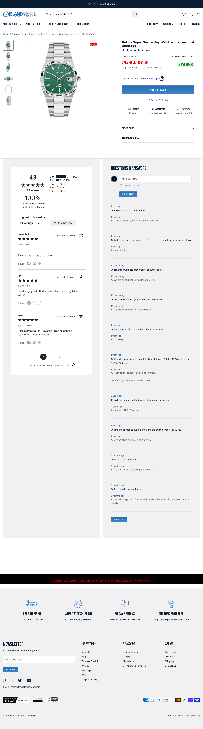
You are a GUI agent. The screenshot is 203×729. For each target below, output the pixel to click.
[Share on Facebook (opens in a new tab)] (29, 264)
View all (119, 519)
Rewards (195, 24)
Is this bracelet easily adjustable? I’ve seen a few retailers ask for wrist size (153, 240)
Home (6, 34)
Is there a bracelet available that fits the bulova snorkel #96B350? (148, 429)
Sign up (11, 669)
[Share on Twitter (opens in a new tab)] (34, 263)
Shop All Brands (89, 679)
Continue (128, 194)
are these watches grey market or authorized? (138, 269)
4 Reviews (146, 50)
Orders (126, 656)
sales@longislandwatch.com (25, 686)
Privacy (85, 665)
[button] (8, 45)
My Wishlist (129, 661)
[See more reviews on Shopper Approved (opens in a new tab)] (39, 263)
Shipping (169, 661)
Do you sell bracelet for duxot (129, 489)
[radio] (67, 176)
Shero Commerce (192, 716)
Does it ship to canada (125, 459)
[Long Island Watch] (19, 14)
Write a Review (63, 223)
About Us (86, 652)
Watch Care (169, 24)
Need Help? (152, 24)
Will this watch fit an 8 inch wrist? (131, 210)
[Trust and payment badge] (16, 700)
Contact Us (170, 665)
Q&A (83, 675)
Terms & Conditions (91, 661)
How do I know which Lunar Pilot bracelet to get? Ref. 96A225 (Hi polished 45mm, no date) (151, 361)
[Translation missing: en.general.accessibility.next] (184, 4)
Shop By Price (33, 24)
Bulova (32, 34)
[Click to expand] (26, 46)
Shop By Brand (10, 24)
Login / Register (131, 652)
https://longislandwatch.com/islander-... (131, 380)
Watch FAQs (171, 652)
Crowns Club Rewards (134, 665)
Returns (169, 656)
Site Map (86, 670)
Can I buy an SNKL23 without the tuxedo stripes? (139, 329)
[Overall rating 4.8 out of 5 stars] (131, 50)
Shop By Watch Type (59, 24)
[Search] (136, 14)
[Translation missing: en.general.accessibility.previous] (18, 4)
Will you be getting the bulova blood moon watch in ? (141, 400)
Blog (182, 24)
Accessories (83, 24)
